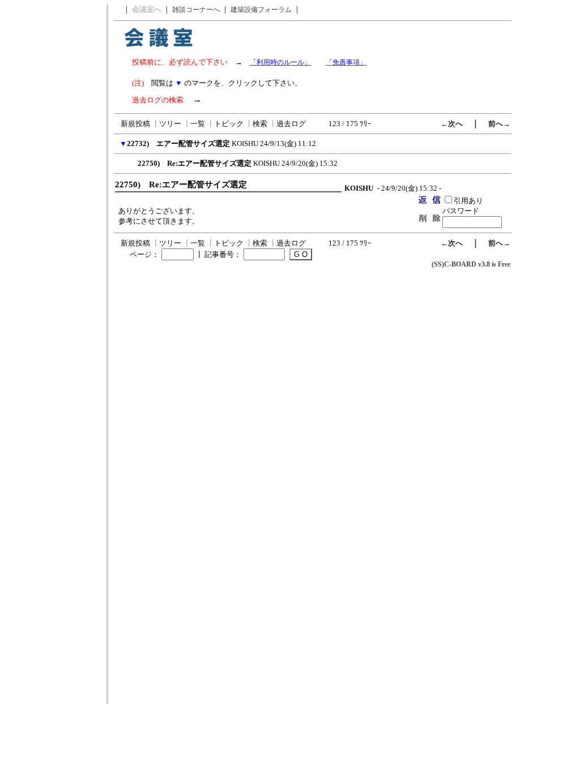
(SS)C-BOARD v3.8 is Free (471, 264)
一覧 (197, 123)
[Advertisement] (52, 174)
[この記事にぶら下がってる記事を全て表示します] (132, 162)
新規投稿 (135, 123)
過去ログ (291, 123)
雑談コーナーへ (196, 10)
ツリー (170, 123)
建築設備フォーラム (261, 10)
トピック (229, 123)
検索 (260, 123)
